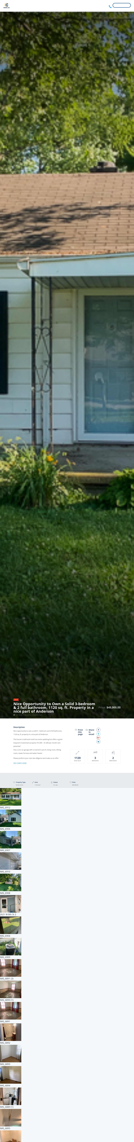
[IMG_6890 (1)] (10, 998)
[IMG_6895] (10, 1126)
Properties (74, 6)
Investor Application (50, 6)
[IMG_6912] (10, 805)
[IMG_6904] (10, 933)
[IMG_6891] (10, 1019)
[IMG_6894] (10, 1083)
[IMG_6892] (10, 1040)
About (64, 6)
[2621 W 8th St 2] (10, 912)
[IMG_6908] (10, 891)
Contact (101, 6)
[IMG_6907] (10, 848)
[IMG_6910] (10, 869)
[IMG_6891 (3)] (10, 976)
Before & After (88, 6)
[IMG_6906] (10, 826)
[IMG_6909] (10, 955)
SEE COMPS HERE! (20, 763)
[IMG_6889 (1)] (10, 1104)
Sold (16, 699)
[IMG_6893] (10, 1062)
